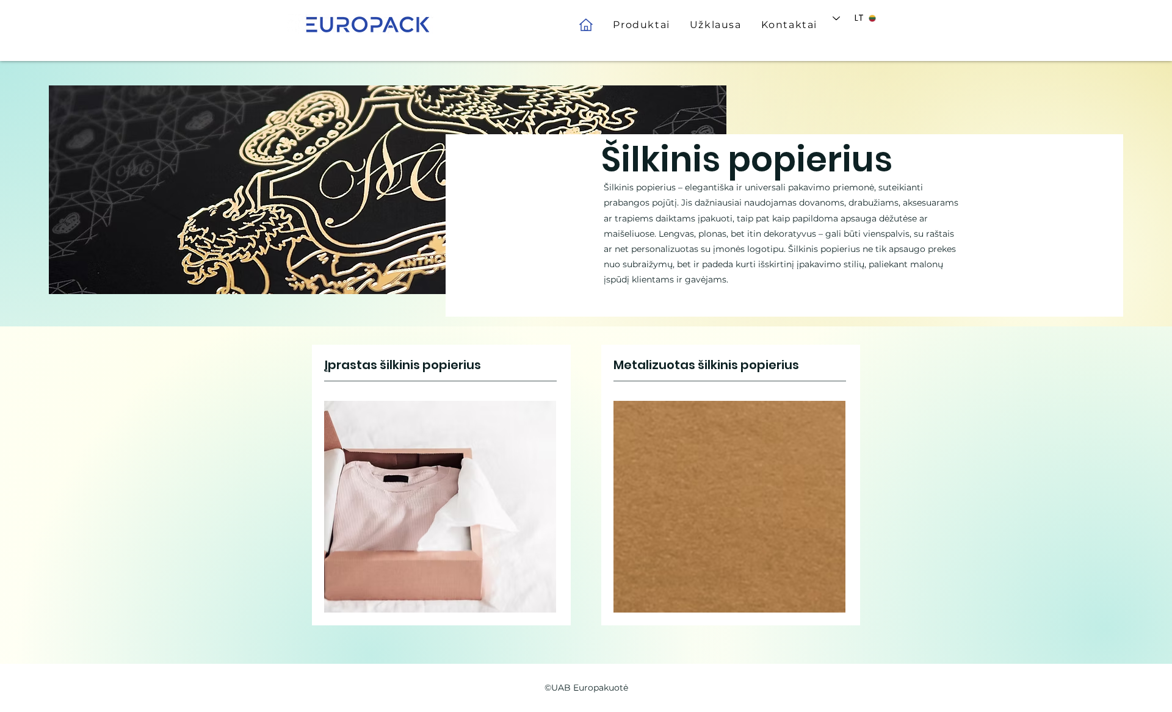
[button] (641, 25)
